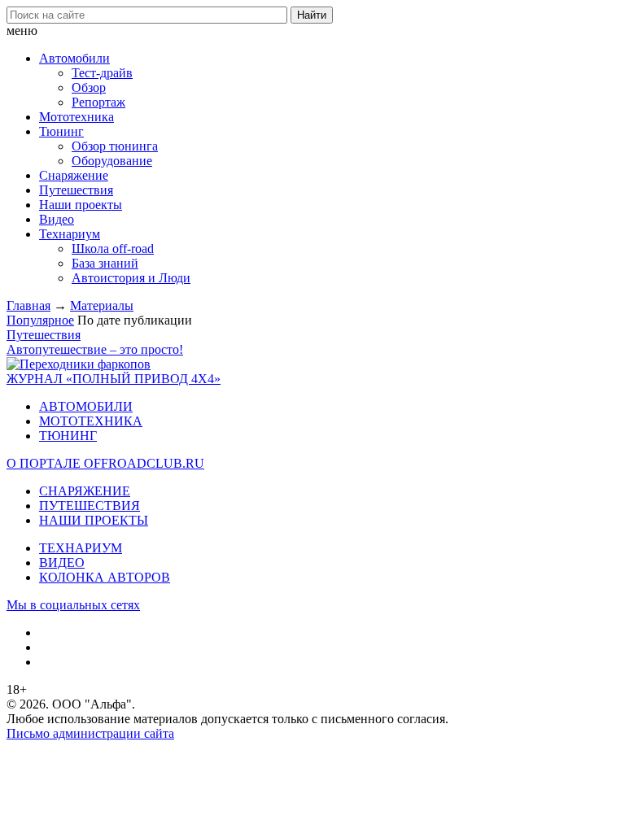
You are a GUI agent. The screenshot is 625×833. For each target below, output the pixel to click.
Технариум (69, 234)
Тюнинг (61, 131)
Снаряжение (73, 175)
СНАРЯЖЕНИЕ (84, 491)
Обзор (89, 87)
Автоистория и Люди (131, 278)
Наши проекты (80, 205)
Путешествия (76, 190)
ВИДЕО (62, 562)
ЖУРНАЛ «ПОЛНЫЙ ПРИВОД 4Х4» (114, 379)
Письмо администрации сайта (90, 733)
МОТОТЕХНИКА (90, 421)
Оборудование (112, 161)
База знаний (105, 263)
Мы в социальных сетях (73, 605)
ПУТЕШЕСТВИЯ (89, 505)
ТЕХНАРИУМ (80, 548)
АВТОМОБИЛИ (86, 406)
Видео (56, 219)
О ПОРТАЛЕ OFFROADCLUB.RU (105, 463)
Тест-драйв (102, 73)
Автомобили (74, 58)
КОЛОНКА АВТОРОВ (104, 577)
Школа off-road (113, 248)
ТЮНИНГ (68, 436)
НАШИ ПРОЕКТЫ (93, 520)
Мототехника (76, 117)
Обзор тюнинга (115, 146)
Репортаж (98, 102)
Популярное (40, 320)
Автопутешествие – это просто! (95, 349)
